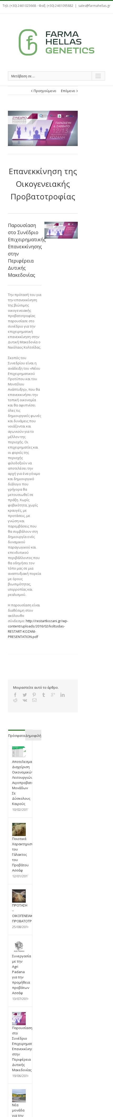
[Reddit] (15, 700)
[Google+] (53, 695)
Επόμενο (68, 90)
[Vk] (25, 700)
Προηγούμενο (45, 90)
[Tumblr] (44, 695)
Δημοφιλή (33, 735)
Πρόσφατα (16, 735)
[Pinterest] (34, 695)
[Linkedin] (62, 695)
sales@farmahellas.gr (94, 5)
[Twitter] (25, 695)
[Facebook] (15, 695)
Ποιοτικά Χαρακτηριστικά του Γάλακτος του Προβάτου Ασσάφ (25, 854)
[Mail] (34, 700)
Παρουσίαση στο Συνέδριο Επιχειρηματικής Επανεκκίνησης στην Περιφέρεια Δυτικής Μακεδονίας (25, 1048)
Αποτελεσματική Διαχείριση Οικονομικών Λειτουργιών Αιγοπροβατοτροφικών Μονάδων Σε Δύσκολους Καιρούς (30, 782)
